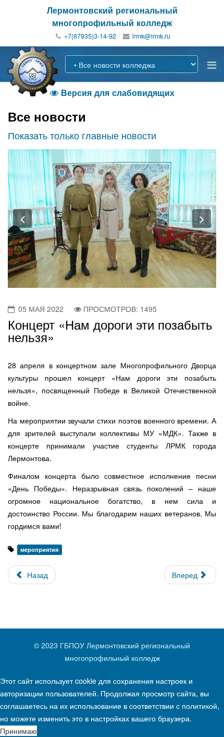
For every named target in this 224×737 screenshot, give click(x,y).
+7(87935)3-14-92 (90, 36)
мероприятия (39, 549)
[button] (22, 218)
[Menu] (211, 64)
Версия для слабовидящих (112, 93)
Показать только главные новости (82, 135)
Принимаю (18, 731)
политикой (199, 705)
